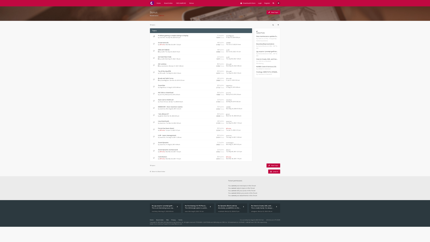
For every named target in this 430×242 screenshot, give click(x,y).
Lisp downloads (163, 121)
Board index (159, 220)
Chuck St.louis (164, 102)
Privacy (173, 220)
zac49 (162, 52)
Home (152, 220)
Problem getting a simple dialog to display (173, 36)
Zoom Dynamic (163, 143)
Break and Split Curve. (166, 78)
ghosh (161, 116)
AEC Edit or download (165, 93)
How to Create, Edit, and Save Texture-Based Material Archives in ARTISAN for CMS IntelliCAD (267, 59)
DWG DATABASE (163, 50)
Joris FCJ (162, 94)
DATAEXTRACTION (164, 57)
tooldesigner (230, 143)
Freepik (165, 224)
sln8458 (228, 43)
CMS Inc (161, 16)
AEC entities (162, 64)
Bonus (153, 12)
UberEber (229, 100)
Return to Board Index (158, 171)
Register (267, 3)
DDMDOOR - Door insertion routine (170, 107)
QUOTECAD (207, 222)
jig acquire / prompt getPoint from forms (267, 51)
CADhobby (216, 222)
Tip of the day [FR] (164, 71)
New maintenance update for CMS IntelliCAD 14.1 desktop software (267, 36)
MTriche (162, 44)
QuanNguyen (230, 36)
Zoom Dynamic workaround (168, 150)
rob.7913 (162, 37)
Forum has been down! (166, 128)
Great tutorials (163, 43)
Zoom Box (161, 85)
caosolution (164, 66)
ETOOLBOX (199, 222)
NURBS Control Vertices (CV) (266, 67)
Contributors (162, 157)
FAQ (167, 220)
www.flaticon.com (176, 224)
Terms (180, 220)
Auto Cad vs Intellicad (165, 100)
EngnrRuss (163, 87)
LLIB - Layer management (167, 135)
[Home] (152, 3)
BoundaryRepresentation (265, 44)
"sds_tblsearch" (163, 114)
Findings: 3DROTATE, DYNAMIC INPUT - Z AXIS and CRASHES (267, 72)
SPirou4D (229, 64)
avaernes (162, 109)
